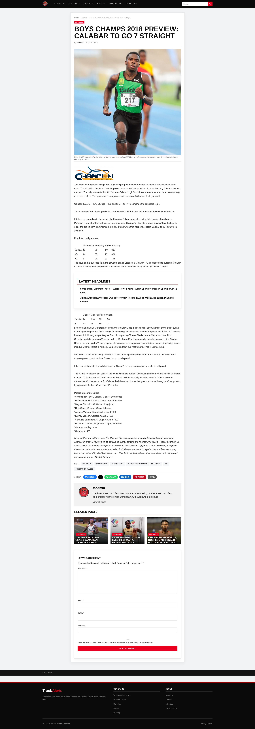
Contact (169, 699)
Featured (74, 4)
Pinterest (139, 477)
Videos (101, 4)
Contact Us (115, 4)
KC (166, 464)
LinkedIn (125, 477)
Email (152, 477)
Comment (83, 568)
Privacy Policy (171, 708)
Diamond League (119, 699)
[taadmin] (84, 492)
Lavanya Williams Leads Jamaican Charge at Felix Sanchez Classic (88, 541)
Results (88, 4)
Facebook (90, 477)
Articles (59, 4)
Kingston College (84, 469)
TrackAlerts (52, 724)
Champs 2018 (101, 464)
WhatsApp (111, 477)
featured (155, 464)
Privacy (203, 724)
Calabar (86, 464)
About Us (131, 4)
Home (76, 17)
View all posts (99, 502)
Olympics (117, 704)
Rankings (117, 712)
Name (81, 600)
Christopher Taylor (137, 464)
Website (81, 625)
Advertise (169, 704)
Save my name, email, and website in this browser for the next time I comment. (115, 642)
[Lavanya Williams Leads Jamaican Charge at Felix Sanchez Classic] (91, 530)
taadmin (80, 42)
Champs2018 (117, 464)
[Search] (210, 4)
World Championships (121, 695)
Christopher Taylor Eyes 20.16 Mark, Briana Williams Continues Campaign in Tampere (126, 542)
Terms (210, 724)
